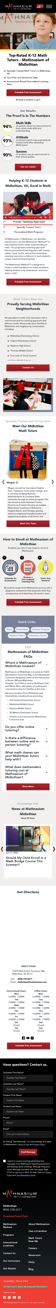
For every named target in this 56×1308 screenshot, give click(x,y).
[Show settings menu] (45, 217)
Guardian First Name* (13, 1073)
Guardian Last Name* (13, 1084)
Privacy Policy (39, 1144)
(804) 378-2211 (12, 1209)
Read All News (28, 818)
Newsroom (35, 1255)
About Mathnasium (39, 1224)
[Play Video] (5, 217)
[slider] (25, 217)
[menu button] (39, 6)
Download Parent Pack (15, 1216)
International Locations (10, 1244)
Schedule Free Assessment (28, 93)
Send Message (28, 1152)
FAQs (32, 1262)
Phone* (6, 1118)
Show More (28, 787)
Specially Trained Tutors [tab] (22, 227)
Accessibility (9, 1281)
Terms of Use (23, 1144)
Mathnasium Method (10, 1226)
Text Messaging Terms (25, 1175)
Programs (8, 1235)
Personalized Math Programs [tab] (23, 232)
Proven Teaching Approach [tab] (24, 222)
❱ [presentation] (52, 482)
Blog (31, 1269)
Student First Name (12, 1095)
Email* (6, 1129)
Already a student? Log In (28, 100)
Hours (9, 630)
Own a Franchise (38, 1231)
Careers (33, 1248)
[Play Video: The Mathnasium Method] (28, 203)
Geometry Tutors (38, 636)
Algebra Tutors (17, 636)
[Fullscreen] (50, 217)
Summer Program (41, 630)
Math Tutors (35, 1240)
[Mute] (40, 217)
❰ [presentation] (3, 482)
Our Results (9, 1268)
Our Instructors (11, 1261)
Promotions (22, 630)
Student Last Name (12, 1107)
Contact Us (9, 1253)
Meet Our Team (28, 524)
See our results (28, 167)
